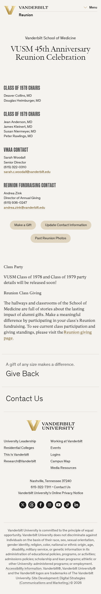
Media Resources (63, 468)
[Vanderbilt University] (51, 425)
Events (55, 448)
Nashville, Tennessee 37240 (50, 481)
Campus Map (60, 461)
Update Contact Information (66, 225)
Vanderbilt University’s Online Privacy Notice (50, 493)
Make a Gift (22, 225)
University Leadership (20, 441)
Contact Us (62, 487)
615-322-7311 (41, 487)
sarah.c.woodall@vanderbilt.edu (27, 172)
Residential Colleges (19, 448)
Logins (55, 455)
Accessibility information (24, 568)
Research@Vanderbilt (20, 461)
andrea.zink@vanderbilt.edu (24, 208)
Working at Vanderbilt (66, 441)
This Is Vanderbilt (16, 455)
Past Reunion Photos (50, 238)
